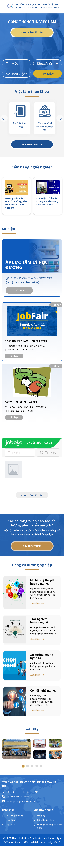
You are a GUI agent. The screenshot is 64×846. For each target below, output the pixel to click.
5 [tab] (41, 766)
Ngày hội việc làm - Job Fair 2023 (26, 341)
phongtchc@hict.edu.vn (24, 801)
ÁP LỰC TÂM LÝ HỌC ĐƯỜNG (26, 265)
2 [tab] (27, 766)
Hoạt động (11, 820)
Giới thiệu (10, 824)
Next (60, 118)
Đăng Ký (41, 815)
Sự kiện (8, 228)
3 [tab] (32, 766)
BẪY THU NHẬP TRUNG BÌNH (21, 402)
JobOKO (55, 842)
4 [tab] (36, 766)
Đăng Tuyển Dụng (45, 820)
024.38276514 (25, 796)
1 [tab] (23, 766)
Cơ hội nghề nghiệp (15, 815)
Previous (4, 118)
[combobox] (47, 63)
